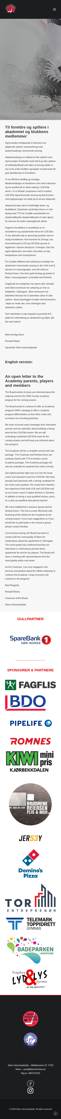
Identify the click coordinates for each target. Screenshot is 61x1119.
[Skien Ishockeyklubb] (10, 9)
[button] (54, 9)
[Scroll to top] (55, 1113)
